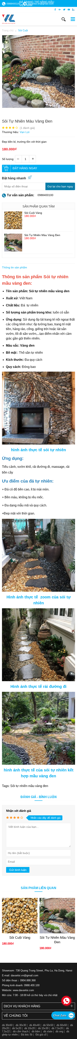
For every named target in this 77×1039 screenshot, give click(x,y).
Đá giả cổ (41, 1034)
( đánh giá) (27, 127)
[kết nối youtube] (69, 9)
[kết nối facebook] (55, 9)
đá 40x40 (34, 1025)
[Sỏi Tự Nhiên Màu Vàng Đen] (38, 106)
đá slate (47, 1031)
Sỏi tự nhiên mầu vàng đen (49, 291)
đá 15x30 (43, 1028)
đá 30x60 (7, 1025)
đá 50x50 (48, 1025)
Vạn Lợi (24, 132)
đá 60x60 (61, 1025)
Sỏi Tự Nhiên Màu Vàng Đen (42, 235)
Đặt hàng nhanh (14, 178)
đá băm (36, 1031)
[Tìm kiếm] (64, 19)
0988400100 (45, 195)
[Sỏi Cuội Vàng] (13, 228)
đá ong (59, 1031)
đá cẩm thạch (20, 1031)
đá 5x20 (16, 1028)
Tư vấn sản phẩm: (20, 195)
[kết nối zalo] (73, 9)
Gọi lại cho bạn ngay (60, 186)
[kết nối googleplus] (60, 9)
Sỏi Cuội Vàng (33, 212)
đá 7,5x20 (57, 1028)
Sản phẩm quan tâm (39, 206)
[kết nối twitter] (64, 9)
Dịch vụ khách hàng (22, 1006)
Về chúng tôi (16, 1016)
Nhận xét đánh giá (18, 810)
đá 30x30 (21, 1025)
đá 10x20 (29, 1028)
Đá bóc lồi (26, 1034)
